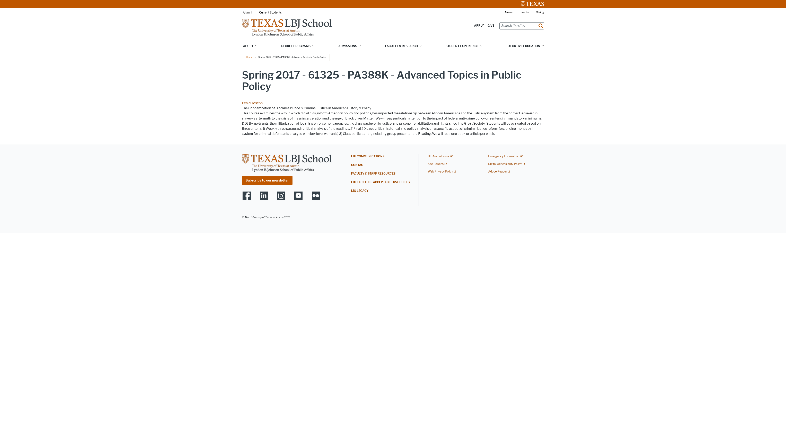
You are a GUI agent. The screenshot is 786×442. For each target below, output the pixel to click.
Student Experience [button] (462, 46)
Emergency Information (503, 156)
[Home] (287, 27)
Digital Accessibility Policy (505, 164)
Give (491, 25)
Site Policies (436, 164)
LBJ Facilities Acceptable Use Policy (380, 182)
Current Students (270, 12)
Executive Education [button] (523, 46)
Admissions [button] (347, 46)
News (509, 12)
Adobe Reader (497, 171)
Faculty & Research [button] (401, 46)
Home (249, 57)
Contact (358, 165)
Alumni (247, 12)
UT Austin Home (438, 156)
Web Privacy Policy (440, 171)
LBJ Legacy (359, 191)
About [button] (248, 46)
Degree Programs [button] (296, 46)
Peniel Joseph (252, 103)
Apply (479, 25)
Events (524, 12)
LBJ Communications (367, 156)
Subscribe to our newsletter (267, 180)
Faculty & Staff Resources (373, 173)
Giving (540, 12)
